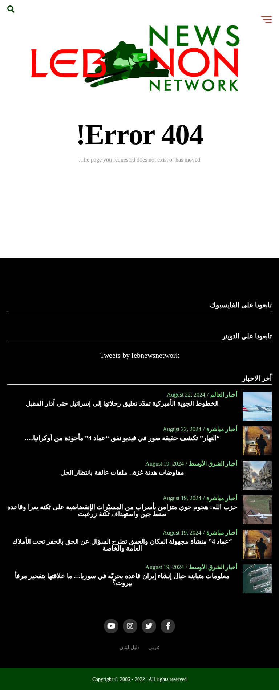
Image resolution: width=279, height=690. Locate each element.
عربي (154, 647)
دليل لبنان (130, 647)
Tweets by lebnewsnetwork (139, 355)
